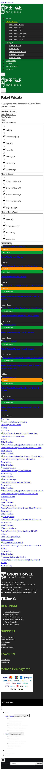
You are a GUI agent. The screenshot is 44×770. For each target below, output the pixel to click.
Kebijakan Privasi (7, 647)
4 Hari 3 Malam (7, 442)
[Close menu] (1, 708)
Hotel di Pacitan (15, 58)
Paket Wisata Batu (11, 614)
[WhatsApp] (12, 599)
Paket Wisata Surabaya (17, 37)
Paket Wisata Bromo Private (13, 277)
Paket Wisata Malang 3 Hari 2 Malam (17, 332)
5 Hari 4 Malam (7, 514)
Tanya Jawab (5, 642)
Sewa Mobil (5, 662)
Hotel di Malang (15, 46)
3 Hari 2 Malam (7, 465)
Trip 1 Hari (5, 419)
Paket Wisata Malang (16, 25)
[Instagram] (6, 599)
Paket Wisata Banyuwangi (18, 33)
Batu (3, 305)
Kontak (3, 645)
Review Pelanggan (7, 637)
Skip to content (7, 2)
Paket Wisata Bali (15, 31)
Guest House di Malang (17, 52)
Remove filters (6, 243)
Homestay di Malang (16, 55)
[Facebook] (2, 599)
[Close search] (3, 760)
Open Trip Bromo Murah (12, 257)
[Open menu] (3, 90)
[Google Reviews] (14, 599)
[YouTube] (9, 599)
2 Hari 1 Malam (7, 453)
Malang (4, 263)
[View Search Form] (3, 74)
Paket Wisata (5, 660)
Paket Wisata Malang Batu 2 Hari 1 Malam (20, 316)
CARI (3, 120)
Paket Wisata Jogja (16, 28)
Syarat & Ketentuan (7, 640)
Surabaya (16, 537)
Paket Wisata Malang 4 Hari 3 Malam (17, 349)
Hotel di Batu (14, 49)
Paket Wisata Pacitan (16, 39)
